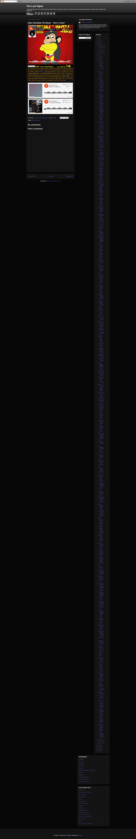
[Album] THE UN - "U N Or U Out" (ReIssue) (101, 373)
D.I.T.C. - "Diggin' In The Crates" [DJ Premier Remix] (100, 247)
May (100, 58)
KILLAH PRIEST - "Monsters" (101, 443)
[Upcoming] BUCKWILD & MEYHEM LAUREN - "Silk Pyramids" (101, 587)
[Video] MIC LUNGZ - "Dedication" (100, 456)
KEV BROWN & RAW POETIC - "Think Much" (101, 675)
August (100, 53)
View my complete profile (84, 29)
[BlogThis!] (62, 118)
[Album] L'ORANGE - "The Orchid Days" (101, 627)
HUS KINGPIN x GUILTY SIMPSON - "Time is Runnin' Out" (101, 436)
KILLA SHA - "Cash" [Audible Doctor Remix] (101, 720)
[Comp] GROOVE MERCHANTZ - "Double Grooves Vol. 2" (101, 713)
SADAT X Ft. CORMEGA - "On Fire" (101, 91)
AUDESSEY (81, 759)
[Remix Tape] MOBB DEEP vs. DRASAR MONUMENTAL (101, 239)
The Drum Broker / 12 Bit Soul (85, 814)
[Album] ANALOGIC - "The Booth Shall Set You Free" (101, 695)
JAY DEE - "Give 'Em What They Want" (101, 416)
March (100, 739)
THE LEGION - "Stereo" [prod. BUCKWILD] (101, 470)
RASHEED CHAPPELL (84, 777)
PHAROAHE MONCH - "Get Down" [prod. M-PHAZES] (101, 217)
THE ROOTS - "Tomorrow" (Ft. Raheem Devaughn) (101, 131)
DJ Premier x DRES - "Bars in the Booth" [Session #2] (101, 478)
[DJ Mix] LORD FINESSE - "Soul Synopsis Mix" (101, 296)
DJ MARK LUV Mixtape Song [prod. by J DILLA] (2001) (100, 530)
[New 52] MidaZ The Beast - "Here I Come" (100, 339)
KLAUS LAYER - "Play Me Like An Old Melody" (100, 428)
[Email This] (61, 118)
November (101, 47)
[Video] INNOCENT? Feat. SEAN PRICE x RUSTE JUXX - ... (101, 388)
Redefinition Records (83, 810)
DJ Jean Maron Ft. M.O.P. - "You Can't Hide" (101, 74)
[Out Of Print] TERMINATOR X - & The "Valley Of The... (101, 499)
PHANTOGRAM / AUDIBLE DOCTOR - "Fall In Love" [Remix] (101, 111)
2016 (98, 40)
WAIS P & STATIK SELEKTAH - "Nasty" (101, 546)
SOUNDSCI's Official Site (84, 812)
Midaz (33, 120)
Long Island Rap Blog (83, 803)
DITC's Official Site (83, 794)
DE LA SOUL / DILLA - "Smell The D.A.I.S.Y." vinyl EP (101, 380)
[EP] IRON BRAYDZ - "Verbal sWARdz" (101, 233)
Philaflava (81, 807)
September (101, 51)
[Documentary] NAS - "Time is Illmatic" (101, 422)
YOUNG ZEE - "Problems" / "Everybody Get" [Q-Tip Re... (101, 225)
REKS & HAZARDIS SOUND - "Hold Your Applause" (101, 450)
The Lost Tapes (34, 6)
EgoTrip (80, 799)
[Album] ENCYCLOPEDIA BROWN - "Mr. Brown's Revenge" (101, 367)
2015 (98, 42)
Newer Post (32, 176)
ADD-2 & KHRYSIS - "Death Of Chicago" (101, 660)
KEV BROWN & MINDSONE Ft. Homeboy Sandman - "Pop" (101, 703)
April (100, 60)
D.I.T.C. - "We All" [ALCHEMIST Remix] (101, 493)
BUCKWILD (81, 763)
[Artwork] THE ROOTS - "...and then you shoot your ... (101, 538)
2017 (98, 38)
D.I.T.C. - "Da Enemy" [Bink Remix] (101, 118)
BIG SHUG (81, 761)
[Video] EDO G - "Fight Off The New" (101, 159)
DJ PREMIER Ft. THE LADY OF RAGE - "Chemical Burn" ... (101, 513)
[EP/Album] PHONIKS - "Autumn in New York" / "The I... (101, 486)
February (101, 741)
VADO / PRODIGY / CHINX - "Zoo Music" (100, 311)
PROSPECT (81, 774)
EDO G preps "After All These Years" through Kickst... (100, 521)
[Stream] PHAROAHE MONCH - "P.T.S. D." (101, 579)
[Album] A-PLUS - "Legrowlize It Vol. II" (101, 261)
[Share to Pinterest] (68, 118)
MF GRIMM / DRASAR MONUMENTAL (87, 770)
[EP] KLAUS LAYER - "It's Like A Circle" (101, 86)
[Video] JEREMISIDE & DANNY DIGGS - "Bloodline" (101, 560)
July (99, 54)
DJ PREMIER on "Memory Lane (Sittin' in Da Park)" (101, 395)
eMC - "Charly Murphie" (100, 567)
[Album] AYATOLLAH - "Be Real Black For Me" (101, 463)
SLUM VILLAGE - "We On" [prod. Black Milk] (101, 185)
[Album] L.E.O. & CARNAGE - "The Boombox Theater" (101, 324)
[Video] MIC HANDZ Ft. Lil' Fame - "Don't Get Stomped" (101, 177)
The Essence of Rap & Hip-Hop (85, 816)
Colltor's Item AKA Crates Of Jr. (85, 792)
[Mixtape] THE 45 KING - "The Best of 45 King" (101, 304)
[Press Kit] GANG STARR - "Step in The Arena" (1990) (100, 289)
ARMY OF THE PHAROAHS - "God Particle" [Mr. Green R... (101, 279)
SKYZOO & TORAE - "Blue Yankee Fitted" (100, 170)
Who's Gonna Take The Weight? (86, 823)
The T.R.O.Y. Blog (83, 819)
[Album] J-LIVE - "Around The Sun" (101, 81)
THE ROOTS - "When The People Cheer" (101, 621)
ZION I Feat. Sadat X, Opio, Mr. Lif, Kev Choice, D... (101, 210)
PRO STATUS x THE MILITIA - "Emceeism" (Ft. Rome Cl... (101, 269)
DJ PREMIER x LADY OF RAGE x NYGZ (101, 735)
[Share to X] (64, 118)
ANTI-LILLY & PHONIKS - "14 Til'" (101, 318)
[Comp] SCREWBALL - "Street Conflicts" (101, 124)
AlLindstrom (81, 790)
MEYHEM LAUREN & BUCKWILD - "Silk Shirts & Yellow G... (101, 408)
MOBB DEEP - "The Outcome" (101, 401)
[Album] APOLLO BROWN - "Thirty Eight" (101, 104)
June (100, 56)
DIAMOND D (81, 766)
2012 (98, 747)
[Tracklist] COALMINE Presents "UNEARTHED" (101, 331)
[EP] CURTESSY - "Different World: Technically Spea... (101, 152)
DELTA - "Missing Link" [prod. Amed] (100, 254)
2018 (98, 37)
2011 (98, 749)
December (101, 45)
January (100, 743)
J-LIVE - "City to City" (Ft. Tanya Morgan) (101, 145)
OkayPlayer (81, 805)
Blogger (80, 835)
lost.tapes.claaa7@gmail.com (87, 22)
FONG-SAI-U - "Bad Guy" (101, 681)
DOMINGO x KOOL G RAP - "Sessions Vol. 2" (101, 351)
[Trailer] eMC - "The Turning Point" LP (101, 164)
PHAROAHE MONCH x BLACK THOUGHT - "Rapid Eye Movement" (101, 635)
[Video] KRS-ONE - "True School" (101, 345)
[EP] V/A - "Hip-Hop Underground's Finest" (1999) (101, 97)
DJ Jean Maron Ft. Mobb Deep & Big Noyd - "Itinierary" (101, 66)
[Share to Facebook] (66, 118)
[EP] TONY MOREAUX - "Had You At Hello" (101, 643)
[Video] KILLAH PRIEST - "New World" (101, 506)
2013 (98, 745)
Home (51, 176)
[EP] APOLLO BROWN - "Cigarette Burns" (101, 572)
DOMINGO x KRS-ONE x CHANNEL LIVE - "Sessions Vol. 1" (101, 358)
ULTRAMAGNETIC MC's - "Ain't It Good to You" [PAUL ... (100, 202)
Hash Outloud (82, 801)
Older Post (69, 176)
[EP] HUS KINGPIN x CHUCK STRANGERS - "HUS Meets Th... (101, 595)
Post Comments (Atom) (54, 181)
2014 (98, 44)
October (100, 49)
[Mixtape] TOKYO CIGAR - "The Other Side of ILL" (100, 193)
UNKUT (80, 821)
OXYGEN (81, 772)
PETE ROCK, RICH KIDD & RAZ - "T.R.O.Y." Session (101, 667)
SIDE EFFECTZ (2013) (84, 779)
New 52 (38, 120)
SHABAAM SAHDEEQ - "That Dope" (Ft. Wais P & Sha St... (101, 605)
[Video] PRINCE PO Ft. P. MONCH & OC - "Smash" (101, 552)
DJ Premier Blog (82, 796)
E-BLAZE (81, 768)
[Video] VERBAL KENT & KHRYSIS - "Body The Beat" (101, 613)
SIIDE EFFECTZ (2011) (84, 781)
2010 (98, 750)
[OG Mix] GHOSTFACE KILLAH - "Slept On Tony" (101, 139)
